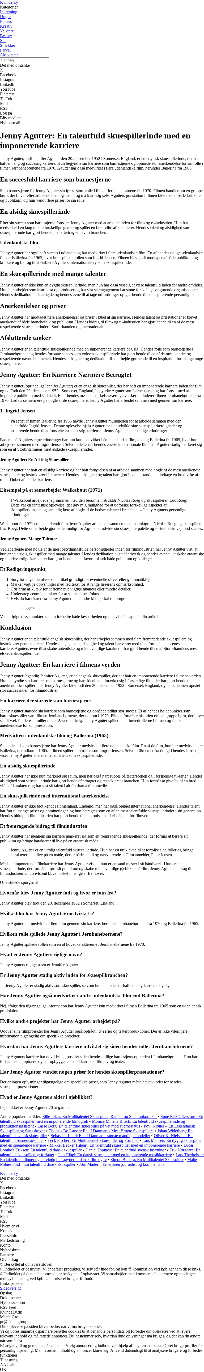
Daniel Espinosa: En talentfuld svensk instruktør (125, 1150)
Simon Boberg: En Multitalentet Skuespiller (147, 1159)
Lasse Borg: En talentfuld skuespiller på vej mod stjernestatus (88, 1126)
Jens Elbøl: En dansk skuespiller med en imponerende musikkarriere (115, 1155)
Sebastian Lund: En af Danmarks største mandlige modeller (100, 1135)
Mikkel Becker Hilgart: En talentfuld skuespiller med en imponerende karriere (115, 1145)
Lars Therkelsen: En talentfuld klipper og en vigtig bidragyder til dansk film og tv (102, 1157)
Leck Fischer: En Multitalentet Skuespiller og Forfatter (93, 1140)
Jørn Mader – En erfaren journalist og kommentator (122, 1164)
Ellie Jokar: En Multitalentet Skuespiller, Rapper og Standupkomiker (99, 1116)
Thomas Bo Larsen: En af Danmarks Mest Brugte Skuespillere (101, 1131)
